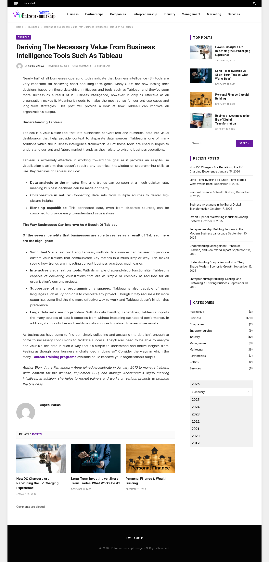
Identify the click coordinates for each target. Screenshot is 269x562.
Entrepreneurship (145, 14)
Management (191, 14)
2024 (195, 407)
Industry (169, 14)
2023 (195, 414)
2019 (195, 443)
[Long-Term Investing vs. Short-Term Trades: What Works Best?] (96, 458)
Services (234, 14)
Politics (194, 362)
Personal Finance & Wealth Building (146, 481)
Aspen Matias (36, 66)
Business (72, 14)
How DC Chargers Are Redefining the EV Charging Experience (37, 483)
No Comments (83, 66)
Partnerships (94, 14)
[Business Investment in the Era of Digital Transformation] (201, 120)
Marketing (214, 14)
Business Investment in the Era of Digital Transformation (232, 119)
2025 (195, 400)
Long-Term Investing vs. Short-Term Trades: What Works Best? (95, 481)
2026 (195, 384)
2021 (195, 429)
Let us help (30, 3)
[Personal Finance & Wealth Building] (150, 458)
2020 (195, 436)
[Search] (254, 3)
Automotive (197, 311)
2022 (195, 421)
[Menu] (16, 3)
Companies (118, 14)
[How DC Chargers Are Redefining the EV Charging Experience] (41, 458)
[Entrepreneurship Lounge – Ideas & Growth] (34, 14)
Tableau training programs (54, 357)
